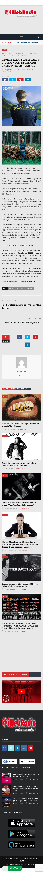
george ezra (13, 288)
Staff (35, 859)
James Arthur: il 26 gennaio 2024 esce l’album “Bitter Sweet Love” (20, 585)
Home (7, 859)
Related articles (9, 389)
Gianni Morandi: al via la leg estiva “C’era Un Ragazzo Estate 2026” (25, 788)
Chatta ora (15, 868)
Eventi (29, 859)
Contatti (21, 861)
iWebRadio (8, 70)
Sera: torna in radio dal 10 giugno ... (23, 322)
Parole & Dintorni (26, 288)
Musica (5, 50)
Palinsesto (14, 859)
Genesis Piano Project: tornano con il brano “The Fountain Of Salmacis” (19, 503)
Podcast (23, 859)
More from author (23, 389)
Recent (5, 767)
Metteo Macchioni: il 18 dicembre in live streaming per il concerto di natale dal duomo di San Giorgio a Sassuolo (21, 544)
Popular (14, 767)
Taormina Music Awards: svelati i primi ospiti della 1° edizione (26, 799)
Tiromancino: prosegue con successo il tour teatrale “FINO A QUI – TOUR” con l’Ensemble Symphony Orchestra (20, 625)
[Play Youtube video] (21, 691)
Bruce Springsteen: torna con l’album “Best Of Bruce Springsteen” (19, 464)
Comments (25, 767)
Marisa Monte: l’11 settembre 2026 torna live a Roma (26, 775)
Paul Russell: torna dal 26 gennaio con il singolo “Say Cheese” (21, 424)
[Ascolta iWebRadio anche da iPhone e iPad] (21, 822)
